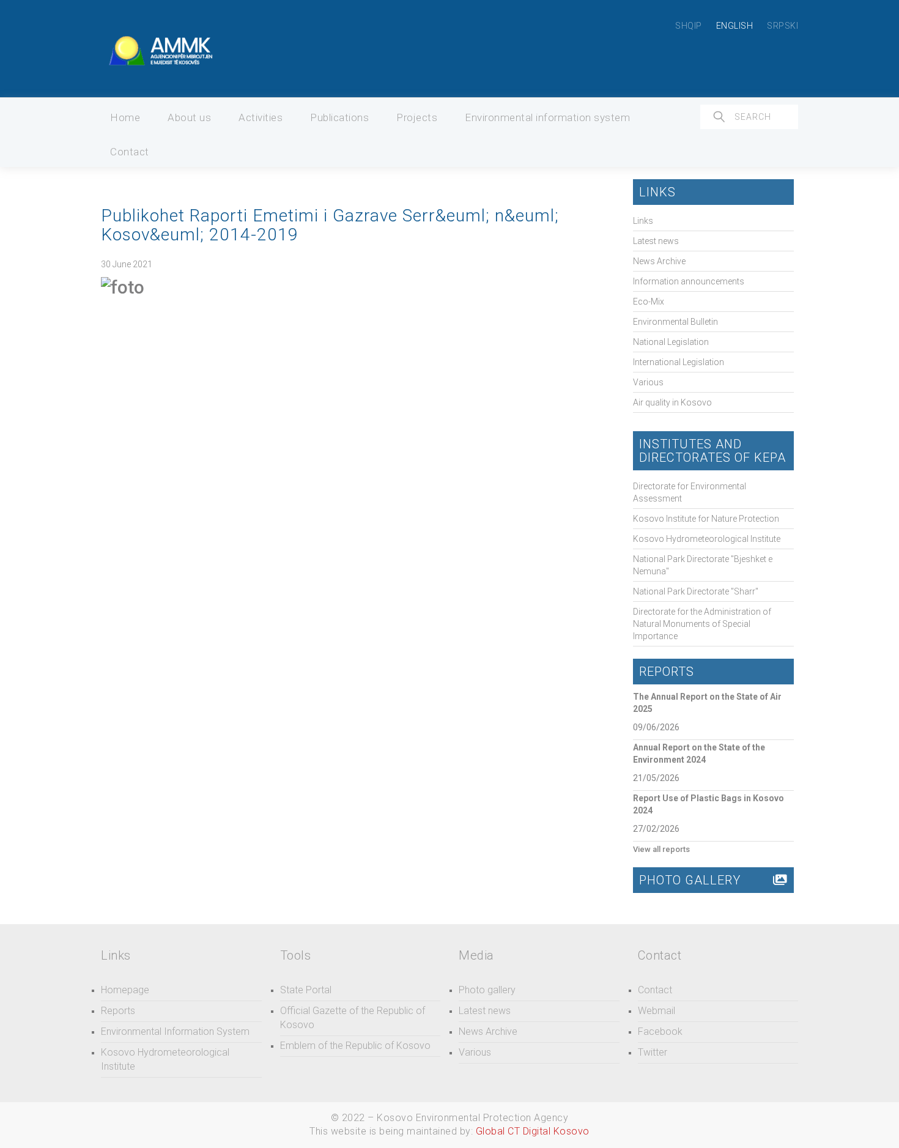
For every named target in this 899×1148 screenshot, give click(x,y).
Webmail (656, 1011)
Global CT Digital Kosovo (533, 1131)
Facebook (660, 1031)
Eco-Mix (648, 301)
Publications (339, 117)
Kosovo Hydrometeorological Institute (706, 539)
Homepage (125, 990)
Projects (416, 117)
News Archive (659, 261)
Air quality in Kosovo (672, 402)
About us (189, 117)
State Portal (305, 990)
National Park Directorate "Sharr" (695, 591)
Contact (129, 152)
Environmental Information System (175, 1031)
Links (643, 221)
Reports (118, 1011)
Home (125, 117)
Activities (261, 117)
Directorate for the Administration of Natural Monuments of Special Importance (702, 624)
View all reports (661, 849)
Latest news (656, 241)
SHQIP (688, 26)
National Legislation (671, 342)
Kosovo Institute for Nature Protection (706, 519)
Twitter (652, 1052)
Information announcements (688, 281)
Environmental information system (547, 117)
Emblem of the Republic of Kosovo (355, 1045)
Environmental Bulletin (675, 322)
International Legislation (678, 362)
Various (648, 382)
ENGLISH (734, 26)
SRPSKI (782, 26)
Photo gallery (487, 990)
